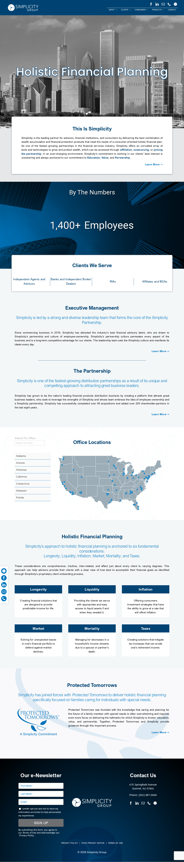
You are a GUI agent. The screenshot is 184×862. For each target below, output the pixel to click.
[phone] (169, 3)
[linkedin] (157, 3)
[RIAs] (113, 280)
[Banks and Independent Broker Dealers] (71, 280)
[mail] (163, 3)
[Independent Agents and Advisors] (29, 280)
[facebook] (151, 3)
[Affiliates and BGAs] (155, 280)
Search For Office (25, 438)
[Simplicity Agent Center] (175, 3)
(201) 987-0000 (148, 795)
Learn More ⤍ (154, 164)
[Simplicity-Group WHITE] (23, 4)
